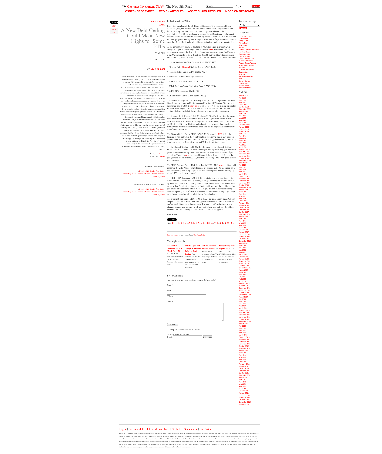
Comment (170, 301)
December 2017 (244, 207)
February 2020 (244, 149)
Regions (242, 74)
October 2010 (244, 400)
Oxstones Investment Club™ (145, 6)
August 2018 (243, 189)
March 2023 (243, 105)
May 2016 (242, 250)
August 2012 (243, 350)
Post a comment (172, 235)
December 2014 (244, 288)
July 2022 (242, 113)
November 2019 (244, 156)
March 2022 (243, 122)
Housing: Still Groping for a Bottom (152, 171)
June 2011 (242, 382)
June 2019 (242, 167)
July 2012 (242, 353)
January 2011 (244, 393)
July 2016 (242, 245)
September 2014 (245, 295)
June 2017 (242, 221)
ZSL (232, 222)
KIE (195, 222)
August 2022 (243, 111)
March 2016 (243, 254)
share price (194, 105)
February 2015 (244, 283)
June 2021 (242, 136)
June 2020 (242, 143)
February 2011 (244, 391)
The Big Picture (244, 56)
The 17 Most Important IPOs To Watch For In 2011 (174, 248)
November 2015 (244, 263)
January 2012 (244, 366)
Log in (123, 429)
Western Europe (245, 88)
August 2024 (243, 96)
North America (158, 21)
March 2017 (243, 227)
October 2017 (244, 212)
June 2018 (242, 194)
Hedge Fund (243, 41)
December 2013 (244, 315)
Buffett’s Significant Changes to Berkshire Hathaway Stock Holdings (193, 249)
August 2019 (243, 163)
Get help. (177, 429)
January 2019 (244, 178)
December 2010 (244, 395)
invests (221, 165)
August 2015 (243, 270)
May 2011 (242, 384)
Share (114, 25)
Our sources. (191, 429)
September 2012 (245, 348)
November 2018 (244, 183)
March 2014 (243, 308)
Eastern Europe (244, 81)
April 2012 (242, 359)
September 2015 (245, 268)
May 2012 (242, 357)
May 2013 (242, 330)
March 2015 (243, 281)
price (187, 155)
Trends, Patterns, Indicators (249, 50)
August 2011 (243, 377)
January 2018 (244, 205)
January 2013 (244, 339)
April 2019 (242, 172)
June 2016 (242, 248)
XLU (226, 222)
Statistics (242, 67)
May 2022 (242, 118)
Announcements (245, 54)
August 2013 (243, 324)
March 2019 (243, 174)
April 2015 (242, 279)
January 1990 (244, 404)
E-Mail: (170, 337)
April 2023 (242, 102)
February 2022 (244, 125)
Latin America (243, 83)
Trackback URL (199, 235)
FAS (180, 222)
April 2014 (242, 306)
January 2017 (244, 232)
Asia (240, 79)
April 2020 (242, 145)
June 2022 (242, 116)
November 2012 (244, 344)
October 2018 (244, 185)
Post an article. (137, 429)
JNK (190, 222)
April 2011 (242, 386)
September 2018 (245, 187)
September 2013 (245, 321)
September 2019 (245, 160)
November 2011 (244, 371)
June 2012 (242, 355)
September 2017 (245, 214)
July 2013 (242, 326)
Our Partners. (207, 429)
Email (169, 290)
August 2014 (243, 297)
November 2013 (244, 317)
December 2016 (244, 234)
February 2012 (244, 364)
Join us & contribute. (158, 429)
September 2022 (245, 109)
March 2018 (243, 201)
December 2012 (244, 342)
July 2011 (242, 380)
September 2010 (245, 402)
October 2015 (244, 265)
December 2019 (244, 154)
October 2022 (244, 107)
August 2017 (243, 216)
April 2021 (242, 138)
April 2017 (242, 225)
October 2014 (244, 292)
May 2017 (242, 223)
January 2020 (244, 151)
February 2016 (244, 257)
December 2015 (244, 261)
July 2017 (242, 219)
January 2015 (244, 286)
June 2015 (242, 274)
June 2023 (242, 100)
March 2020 (243, 147)
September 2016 (245, 241)
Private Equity (244, 43)
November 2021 (244, 131)
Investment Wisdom (246, 61)
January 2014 (244, 312)
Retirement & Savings (246, 65)
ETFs (210, 49)
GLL (185, 222)
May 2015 (242, 277)
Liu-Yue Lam (158, 68)
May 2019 (242, 169)
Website (162, 156)
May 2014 (242, 304)
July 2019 (242, 165)
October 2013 (244, 319)
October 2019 (244, 158)
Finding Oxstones (245, 36)
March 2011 (243, 388)
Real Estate (243, 45)
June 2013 (242, 328)
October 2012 (244, 346)
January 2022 (244, 127)
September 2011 (245, 375)
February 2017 (244, 230)
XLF (221, 222)
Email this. (114, 31)
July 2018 (242, 192)
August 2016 (243, 243)
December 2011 (244, 368)
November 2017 (244, 210)
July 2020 (242, 140)
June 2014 (242, 301)
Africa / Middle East (246, 76)
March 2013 (243, 335)
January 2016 (244, 259)
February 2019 (244, 176)
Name (169, 285)
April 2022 (242, 120)
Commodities (243, 38)
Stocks (162, 24)
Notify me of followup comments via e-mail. (185, 329)
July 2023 (242, 98)
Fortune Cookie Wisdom (247, 63)
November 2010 (244, 397)
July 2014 (242, 299)
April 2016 (242, 252)
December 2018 (244, 181)
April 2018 (242, 198)
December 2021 (244, 129)
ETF (220, 134)
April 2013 (242, 333)
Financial (186, 67)
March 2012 (243, 362)
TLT (216, 222)
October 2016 (244, 239)
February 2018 (244, 203)
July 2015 (242, 272)
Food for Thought (245, 52)
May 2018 (242, 196)
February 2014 (244, 310)
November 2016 (244, 236)
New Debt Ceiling (205, 222)
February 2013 (244, 337)
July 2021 (242, 134)
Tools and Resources (246, 58)
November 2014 (244, 290)
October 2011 (244, 373)
